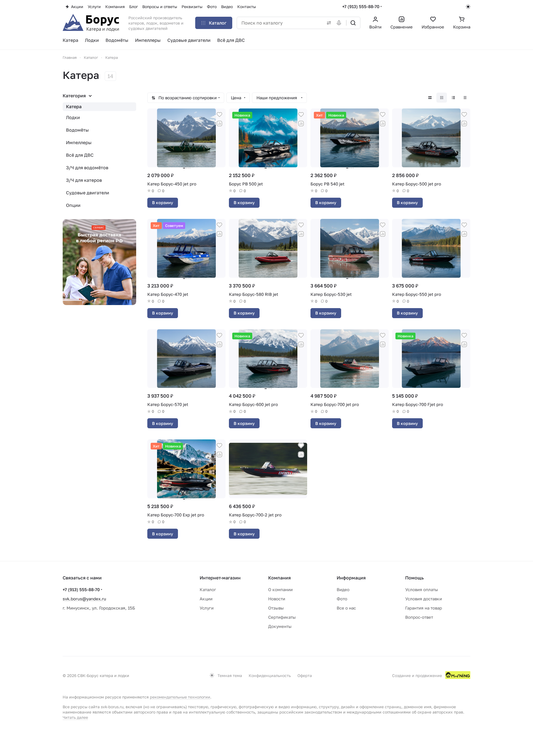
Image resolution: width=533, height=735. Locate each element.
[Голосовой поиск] (340, 23)
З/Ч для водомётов (87, 167)
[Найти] (353, 23)
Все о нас (346, 607)
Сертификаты (282, 617)
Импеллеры (79, 142)
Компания (279, 578)
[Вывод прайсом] (465, 98)
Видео (343, 589)
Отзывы (276, 607)
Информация (351, 578)
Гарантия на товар (423, 607)
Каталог (208, 589)
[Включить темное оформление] (468, 6)
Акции (206, 598)
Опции (73, 205)
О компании (280, 589)
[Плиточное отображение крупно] (430, 98)
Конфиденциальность (270, 675)
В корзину (162, 202)
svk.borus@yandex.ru (84, 598)
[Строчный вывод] (453, 98)
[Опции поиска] (328, 23)
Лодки (73, 117)
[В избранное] (219, 114)
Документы (280, 626)
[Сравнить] (219, 123)
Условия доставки (423, 598)
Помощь (414, 578)
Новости (276, 598)
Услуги (207, 607)
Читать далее (75, 717)
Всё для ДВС (80, 155)
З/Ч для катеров (84, 180)
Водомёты (77, 130)
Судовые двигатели (87, 192)
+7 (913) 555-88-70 (360, 6)
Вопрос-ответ (419, 617)
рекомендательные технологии (180, 697)
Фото (342, 598)
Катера (74, 106)
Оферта (304, 675)
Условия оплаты (421, 589)
